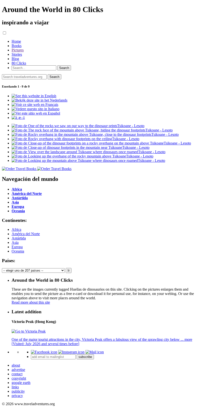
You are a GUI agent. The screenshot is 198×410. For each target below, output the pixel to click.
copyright (19, 378)
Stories (17, 54)
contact (17, 374)
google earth (21, 383)
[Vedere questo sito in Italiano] (35, 109)
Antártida (19, 238)
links (15, 387)
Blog (15, 59)
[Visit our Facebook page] (44, 352)
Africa (16, 229)
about (16, 365)
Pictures (18, 50)
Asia (15, 242)
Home (16, 41)
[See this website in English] (34, 96)
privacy (17, 396)
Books (16, 46)
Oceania (18, 251)
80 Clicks (19, 63)
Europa (17, 247)
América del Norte (26, 234)
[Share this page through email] (94, 352)
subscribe (85, 357)
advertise (18, 370)
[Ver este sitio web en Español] (36, 113)
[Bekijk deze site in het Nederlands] (39, 100)
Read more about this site (31, 302)
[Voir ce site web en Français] (35, 104)
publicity (18, 391)
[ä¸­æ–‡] (18, 118)
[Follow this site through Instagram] (71, 352)
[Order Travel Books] (36, 169)
